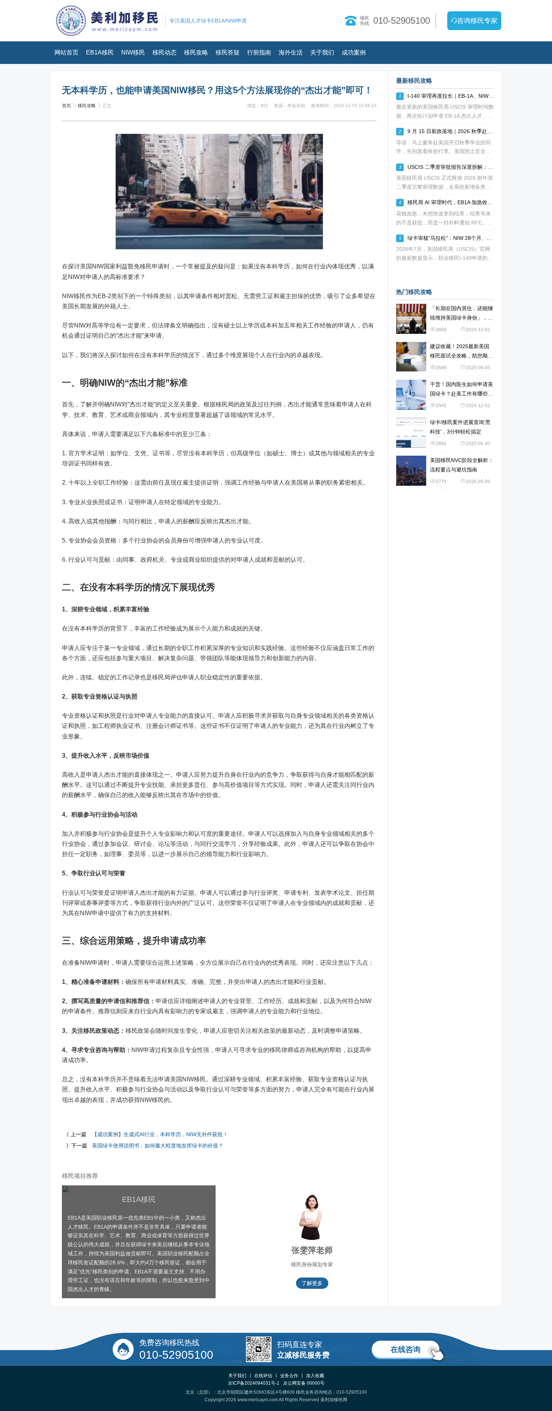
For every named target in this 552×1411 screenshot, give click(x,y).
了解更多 (300, 1283)
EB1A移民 (100, 52)
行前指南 (259, 52)
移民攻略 (196, 52)
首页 (66, 105)
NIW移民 (133, 52)
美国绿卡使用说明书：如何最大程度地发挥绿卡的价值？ (157, 1146)
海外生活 (291, 52)
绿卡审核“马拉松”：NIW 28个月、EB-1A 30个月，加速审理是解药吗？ (450, 238)
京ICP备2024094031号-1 (253, 1383)
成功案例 (354, 52)
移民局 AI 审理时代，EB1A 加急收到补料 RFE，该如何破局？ (450, 202)
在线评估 (263, 1375)
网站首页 (66, 52)
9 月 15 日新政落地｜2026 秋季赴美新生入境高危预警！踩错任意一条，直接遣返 (450, 131)
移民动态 (164, 52)
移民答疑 (228, 52)
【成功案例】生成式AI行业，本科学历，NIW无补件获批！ (160, 1134)
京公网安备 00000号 (303, 1383)
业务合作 (289, 1375)
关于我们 (322, 52)
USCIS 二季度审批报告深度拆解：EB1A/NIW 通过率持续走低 (450, 167)
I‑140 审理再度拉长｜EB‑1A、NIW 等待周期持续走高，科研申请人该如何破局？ (450, 96)
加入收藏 (315, 1375)
